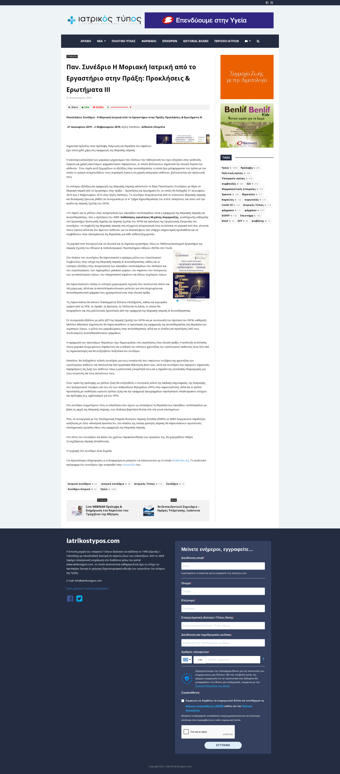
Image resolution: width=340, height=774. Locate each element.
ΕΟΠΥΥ (229, 215)
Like (86, 107)
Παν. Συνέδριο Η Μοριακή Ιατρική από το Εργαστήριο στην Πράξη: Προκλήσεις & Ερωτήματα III (131, 78)
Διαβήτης (260, 221)
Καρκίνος (231, 199)
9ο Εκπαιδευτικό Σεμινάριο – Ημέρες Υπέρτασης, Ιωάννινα (178, 508)
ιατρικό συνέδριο (115, 483)
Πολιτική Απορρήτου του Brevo (212, 685)
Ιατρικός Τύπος (148, 483)
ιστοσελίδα (129, 464)
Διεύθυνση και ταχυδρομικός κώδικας (206, 634)
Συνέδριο (175, 483)
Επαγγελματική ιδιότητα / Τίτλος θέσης (207, 617)
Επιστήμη (250, 215)
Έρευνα (230, 194)
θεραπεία (252, 194)
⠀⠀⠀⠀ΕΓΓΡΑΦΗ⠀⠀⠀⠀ (223, 745)
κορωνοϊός (255, 199)
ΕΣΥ (243, 221)
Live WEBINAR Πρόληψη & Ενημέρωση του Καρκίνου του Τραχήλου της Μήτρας (107, 510)
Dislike (100, 107)
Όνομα (186, 583)
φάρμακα (231, 210)
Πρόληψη (250, 167)
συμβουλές (232, 183)
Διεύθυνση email (192, 557)
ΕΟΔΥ (228, 221)
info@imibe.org (180, 460)
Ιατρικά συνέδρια (82, 483)
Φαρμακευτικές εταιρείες (242, 189)
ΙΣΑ (252, 183)
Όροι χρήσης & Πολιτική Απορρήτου (87, 588)
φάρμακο (254, 210)
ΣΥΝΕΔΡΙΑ (72, 56)
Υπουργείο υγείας (237, 178)
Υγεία (108, 489)
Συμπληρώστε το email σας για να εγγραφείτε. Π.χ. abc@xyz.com (213, 573)
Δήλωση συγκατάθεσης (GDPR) (205, 706)
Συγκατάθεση (190, 692)
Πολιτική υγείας (236, 173)
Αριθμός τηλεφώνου (195, 651)
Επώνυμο (188, 600)
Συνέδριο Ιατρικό (82, 489)
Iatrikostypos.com (93, 540)
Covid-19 (231, 205)
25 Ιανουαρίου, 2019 (80, 97)
